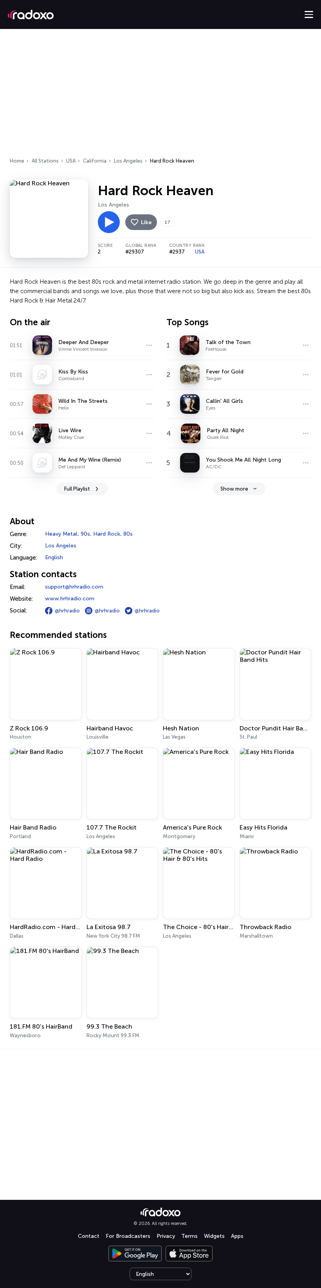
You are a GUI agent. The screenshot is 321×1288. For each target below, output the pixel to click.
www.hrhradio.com (69, 598)
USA (71, 161)
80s (128, 534)
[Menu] (309, 14)
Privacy (166, 1236)
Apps (237, 1236)
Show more (234, 489)
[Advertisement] (160, 95)
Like (146, 222)
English (54, 557)
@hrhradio (67, 611)
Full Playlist (77, 489)
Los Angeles (128, 161)
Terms (189, 1236)
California (94, 161)
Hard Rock (106, 534)
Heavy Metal (61, 534)
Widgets (214, 1236)
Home (17, 161)
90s (85, 534)
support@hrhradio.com (74, 586)
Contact (88, 1236)
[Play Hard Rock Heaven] (109, 222)
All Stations (45, 161)
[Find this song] (149, 345)
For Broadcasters (128, 1236)
